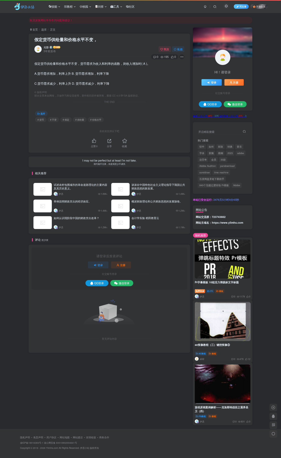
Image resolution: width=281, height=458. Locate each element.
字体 (201, 153)
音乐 (239, 146)
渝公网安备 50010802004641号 (60, 442)
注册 (122, 265)
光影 (46, 47)
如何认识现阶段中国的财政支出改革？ (76, 218)
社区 (132, 6)
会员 (213, 159)
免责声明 (38, 437)
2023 (230, 153)
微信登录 (124, 283)
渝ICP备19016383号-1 (31, 442)
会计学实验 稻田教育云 (145, 218)
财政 (220, 146)
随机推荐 (200, 235)
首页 (35, 29)
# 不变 (53, 119)
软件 (201, 146)
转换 (229, 146)
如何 (211, 146)
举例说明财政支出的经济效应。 (72, 201)
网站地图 (65, 437)
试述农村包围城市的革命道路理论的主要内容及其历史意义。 (80, 186)
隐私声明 (25, 437)
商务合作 (104, 437)
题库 (44, 29)
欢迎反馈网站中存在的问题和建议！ (51, 20)
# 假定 (66, 119)
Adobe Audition (207, 166)
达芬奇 (203, 159)
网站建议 (78, 437)
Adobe (236, 185)
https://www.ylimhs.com (227, 222)
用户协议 (51, 437)
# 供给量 (79, 119)
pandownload (227, 166)
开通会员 (260, 6)
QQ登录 (99, 283)
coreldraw (204, 172)
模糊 (220, 153)
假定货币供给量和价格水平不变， (65, 39)
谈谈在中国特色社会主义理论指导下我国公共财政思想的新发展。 (158, 186)
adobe (240, 153)
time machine (221, 172)
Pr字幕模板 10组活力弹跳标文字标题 (217, 282)
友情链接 (91, 437)
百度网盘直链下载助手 (211, 179)
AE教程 (202, 353)
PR (211, 290)
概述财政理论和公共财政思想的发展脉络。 (157, 201)
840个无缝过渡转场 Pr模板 (214, 185)
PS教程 (202, 416)
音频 (211, 153)
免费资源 (200, 290)
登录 (100, 265)
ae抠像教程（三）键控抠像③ (212, 345)
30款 (223, 159)
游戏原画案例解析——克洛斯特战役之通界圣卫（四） (221, 409)
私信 (180, 49)
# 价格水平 (95, 119)
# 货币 (40, 119)
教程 (70, 6)
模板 (221, 290)
